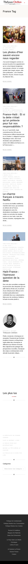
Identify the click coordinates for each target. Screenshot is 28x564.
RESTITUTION (7, 267)
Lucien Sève (7, 263)
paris (11, 49)
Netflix (13, 184)
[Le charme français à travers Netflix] (14, 163)
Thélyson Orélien (10, 46)
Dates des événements (14, 535)
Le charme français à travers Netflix (13, 196)
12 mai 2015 (7, 245)
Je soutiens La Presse (14, 549)
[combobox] (14, 469)
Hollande (11, 256)
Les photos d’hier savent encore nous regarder (13, 55)
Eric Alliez (18, 251)
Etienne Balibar (18, 252)
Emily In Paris (15, 178)
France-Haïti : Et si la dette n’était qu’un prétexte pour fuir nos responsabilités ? (14, 120)
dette (20, 249)
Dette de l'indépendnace (13, 110)
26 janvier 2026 (9, 47)
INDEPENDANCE (8, 258)
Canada (6, 178)
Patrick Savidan (14, 265)
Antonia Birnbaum (10, 247)
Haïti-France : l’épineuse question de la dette (11, 276)
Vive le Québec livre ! (11, 440)
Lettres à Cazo (14, 545)
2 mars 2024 (7, 175)
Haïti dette (18, 111)
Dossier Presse (14, 551)
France (5, 49)
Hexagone (6, 182)
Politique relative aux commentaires (14, 523)
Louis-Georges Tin (15, 261)
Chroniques (14, 542)
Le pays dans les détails (14, 540)
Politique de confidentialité (14, 521)
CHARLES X (13, 249)
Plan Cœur (7, 186)
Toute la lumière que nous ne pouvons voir (11, 187)
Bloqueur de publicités (14, 533)
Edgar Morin (8, 251)
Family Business (9, 180)
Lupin (13, 182)
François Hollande (17, 254)
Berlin (17, 176)
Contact (14, 554)
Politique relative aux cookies (14, 526)
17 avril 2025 (8, 108)
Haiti (11, 111)
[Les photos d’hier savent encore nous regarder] (14, 34)
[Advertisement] (14, 374)
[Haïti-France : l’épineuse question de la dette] (14, 236)
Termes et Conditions (14, 530)
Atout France (8, 176)
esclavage (7, 252)
